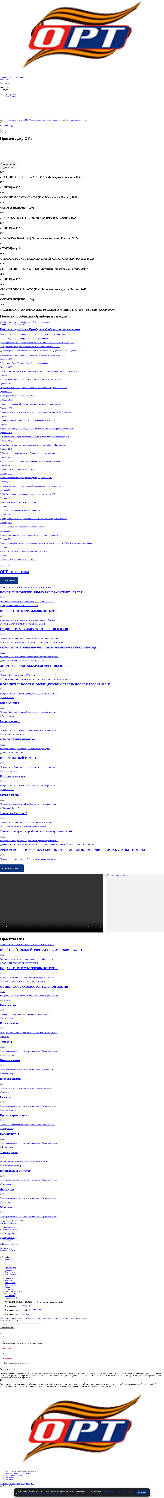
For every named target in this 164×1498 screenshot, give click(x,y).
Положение (9, 1477)
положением (7, 1358)
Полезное (9, 1479)
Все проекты (18, 1221)
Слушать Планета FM (18, 120)
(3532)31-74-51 (27, 1306)
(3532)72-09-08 (27, 1314)
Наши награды (11, 1293)
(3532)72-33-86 (35, 1310)
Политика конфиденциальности (18, 1473)
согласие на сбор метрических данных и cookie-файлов (42, 1493)
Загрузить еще (6, 1221)
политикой (7, 1348)
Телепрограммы (11, 1274)
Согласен (142, 1492)
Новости (8, 1270)
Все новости (5, 566)
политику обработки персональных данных (118, 1491)
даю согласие (8, 1341)
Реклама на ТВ (11, 1298)
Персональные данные (14, 1475)
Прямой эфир (10, 94)
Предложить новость (78, 120)
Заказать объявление (54, 120)
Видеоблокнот (11, 96)
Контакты (9, 1289)
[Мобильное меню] (1, 118)
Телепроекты (10, 1272)
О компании (10, 1296)
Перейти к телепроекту (11, 868)
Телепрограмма (11, 1285)
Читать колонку (9, 580)
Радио (7, 1287)
